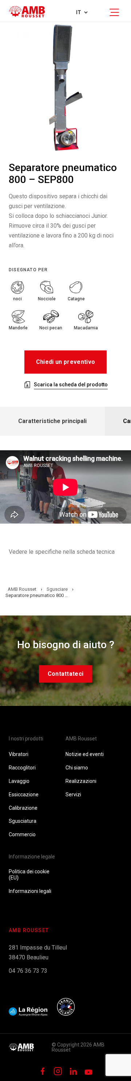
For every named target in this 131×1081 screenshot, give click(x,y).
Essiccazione (24, 794)
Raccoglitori (22, 768)
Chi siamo (77, 768)
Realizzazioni (81, 781)
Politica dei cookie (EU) (29, 875)
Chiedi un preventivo (65, 361)
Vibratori (18, 754)
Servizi (73, 794)
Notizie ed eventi (85, 754)
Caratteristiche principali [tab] (52, 421)
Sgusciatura (22, 821)
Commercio (22, 834)
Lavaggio (19, 781)
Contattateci (66, 673)
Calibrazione (23, 808)
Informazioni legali (30, 891)
